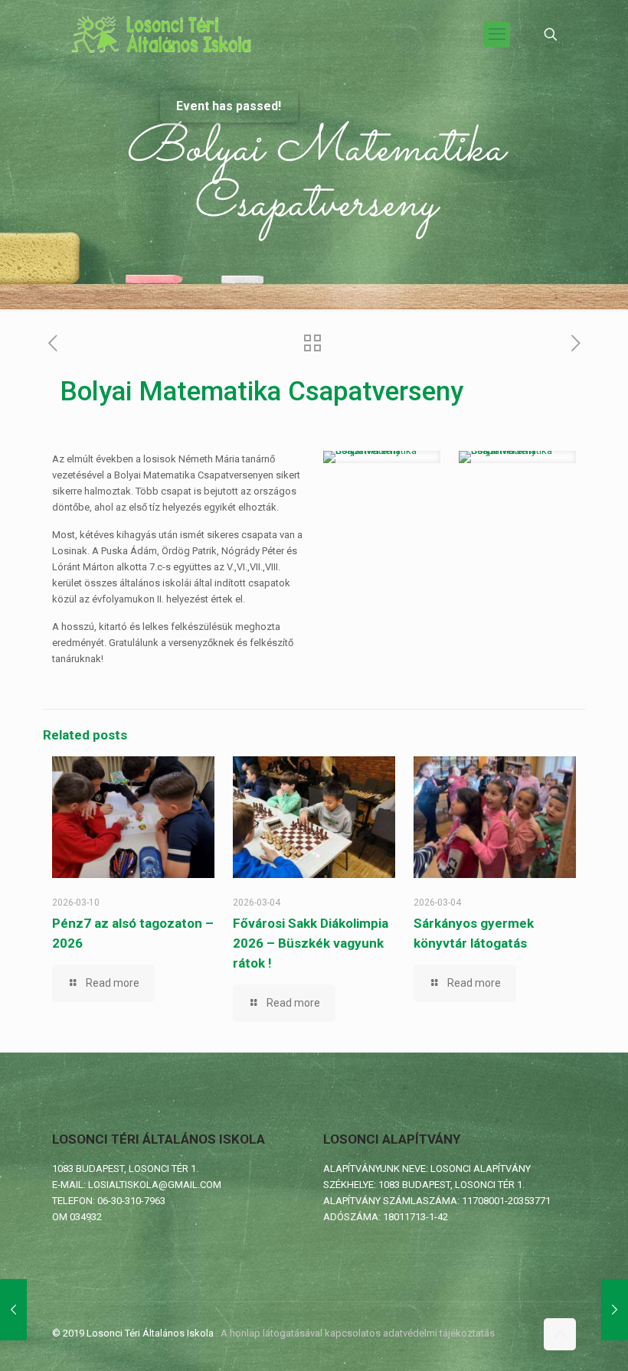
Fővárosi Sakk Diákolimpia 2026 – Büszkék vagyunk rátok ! (310, 943)
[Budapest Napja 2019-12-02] (614, 1309)
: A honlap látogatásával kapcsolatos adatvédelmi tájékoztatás (355, 1333)
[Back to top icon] (560, 1334)
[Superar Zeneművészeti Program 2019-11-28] (13, 1309)
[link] (381, 457)
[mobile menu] (497, 34)
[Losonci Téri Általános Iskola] (163, 34)
